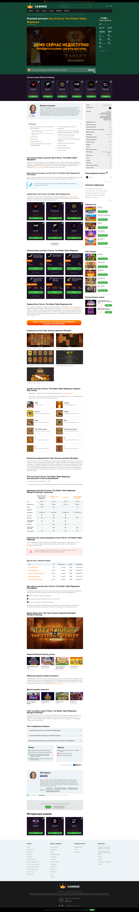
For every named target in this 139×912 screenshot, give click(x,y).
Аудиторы (52, 869)
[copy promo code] (35, 93)
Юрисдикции (53, 864)
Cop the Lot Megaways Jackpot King (36, 573)
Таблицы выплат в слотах (91, 197)
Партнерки (77, 852)
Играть (33, 96)
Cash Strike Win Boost (33, 567)
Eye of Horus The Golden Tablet (35, 579)
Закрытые (29, 852)
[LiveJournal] (74, 765)
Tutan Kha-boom (101, 278)
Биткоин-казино (31, 872)
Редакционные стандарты (104, 861)
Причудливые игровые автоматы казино (95, 195)
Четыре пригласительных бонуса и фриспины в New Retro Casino (105, 301)
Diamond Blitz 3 (101, 238)
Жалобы (58, 10)
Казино (31, 10)
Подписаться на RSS (74, 905)
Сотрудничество (78, 847)
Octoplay (29, 704)
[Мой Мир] (76, 765)
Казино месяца (54, 862)
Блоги (52, 874)
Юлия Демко (33, 115)
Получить (35, 268)
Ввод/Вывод (53, 849)
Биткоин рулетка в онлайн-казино (93, 188)
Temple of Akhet (101, 262)
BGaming (99, 208)
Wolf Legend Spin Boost (33, 570)
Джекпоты (29, 854)
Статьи (51, 10)
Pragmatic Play (73, 703)
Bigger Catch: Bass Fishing (34, 576)
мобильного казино (58, 683)
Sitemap (100, 864)
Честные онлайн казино (33, 862)
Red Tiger (100, 240)
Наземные (53, 859)
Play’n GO (58, 703)
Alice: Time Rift (101, 286)
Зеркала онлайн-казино (33, 867)
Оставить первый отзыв (105, 20)
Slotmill (99, 224)
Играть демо (103, 211)
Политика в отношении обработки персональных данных (104, 852)
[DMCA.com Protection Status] (68, 901)
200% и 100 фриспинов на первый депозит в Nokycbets (104, 309)
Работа (76, 849)
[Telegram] (80, 765)
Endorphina (100, 255)
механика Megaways (68, 308)
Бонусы (44, 10)
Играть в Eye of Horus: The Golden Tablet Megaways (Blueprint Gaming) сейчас (54, 323)
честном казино (38, 167)
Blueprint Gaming (31, 669)
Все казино (55, 243)
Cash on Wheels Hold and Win (77, 497)
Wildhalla (100, 223)
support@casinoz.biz (90, 1)
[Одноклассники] (78, 765)
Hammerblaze (101, 270)
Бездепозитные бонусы (33, 869)
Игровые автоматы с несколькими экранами (96, 190)
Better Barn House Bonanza (104, 215)
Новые (28, 847)
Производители (54, 847)
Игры (37, 10)
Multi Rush (100, 207)
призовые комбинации (67, 393)
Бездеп (29, 260)
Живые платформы (55, 854)
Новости (66, 10)
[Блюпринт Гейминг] (110, 108)
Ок (92, 909)
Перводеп (68, 284)
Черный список (30, 849)
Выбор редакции (32, 284)
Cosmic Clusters (101, 231)
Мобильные (53, 872)
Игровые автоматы (31, 859)
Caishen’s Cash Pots (54, 497)
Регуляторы (53, 867)
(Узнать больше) (85, 909)
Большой (49, 284)
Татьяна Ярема (41, 795)
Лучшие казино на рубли (33, 864)
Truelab (43, 703)
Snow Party (65, 497)
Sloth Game (100, 254)
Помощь (100, 856)
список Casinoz (70, 196)
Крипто (52, 852)
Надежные (29, 857)
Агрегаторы (53, 857)
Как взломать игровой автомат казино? (95, 193)
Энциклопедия (30, 874)
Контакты (100, 859)
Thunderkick (100, 263)
